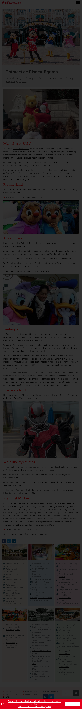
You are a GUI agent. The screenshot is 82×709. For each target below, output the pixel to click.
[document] (41, 354)
